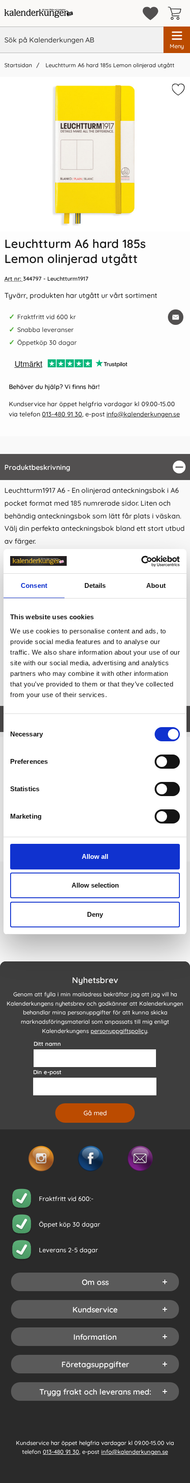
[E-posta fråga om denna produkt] (175, 317)
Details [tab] (95, 585)
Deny (95, 914)
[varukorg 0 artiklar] (176, 13)
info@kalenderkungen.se (143, 414)
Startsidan (18, 65)
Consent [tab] (34, 585)
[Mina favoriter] (150, 13)
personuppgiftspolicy (119, 1030)
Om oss (95, 1281)
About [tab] (156, 585)
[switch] (167, 762)
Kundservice (95, 1309)
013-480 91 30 (62, 414)
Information (95, 1336)
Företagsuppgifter (95, 1364)
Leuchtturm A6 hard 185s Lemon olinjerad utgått (109, 65)
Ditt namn (47, 1043)
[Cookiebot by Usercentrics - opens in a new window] (141, 561)
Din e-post (47, 1071)
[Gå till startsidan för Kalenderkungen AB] (38, 13)
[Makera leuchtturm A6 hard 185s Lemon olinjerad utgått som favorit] (177, 91)
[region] (95, 467)
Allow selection (95, 885)
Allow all (95, 856)
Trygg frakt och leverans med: (95, 1391)
